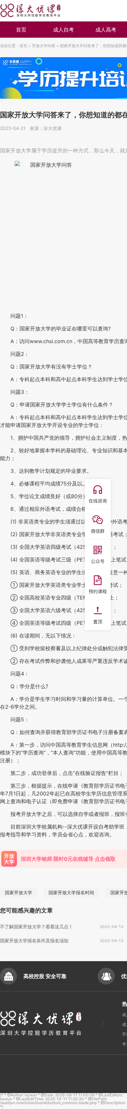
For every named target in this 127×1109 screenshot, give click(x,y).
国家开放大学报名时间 (71, 892)
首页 (21, 29)
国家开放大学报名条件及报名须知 (34, 940)
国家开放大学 (18, 892)
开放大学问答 (43, 45)
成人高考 (105, 29)
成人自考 (63, 29)
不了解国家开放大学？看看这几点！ (36, 926)
